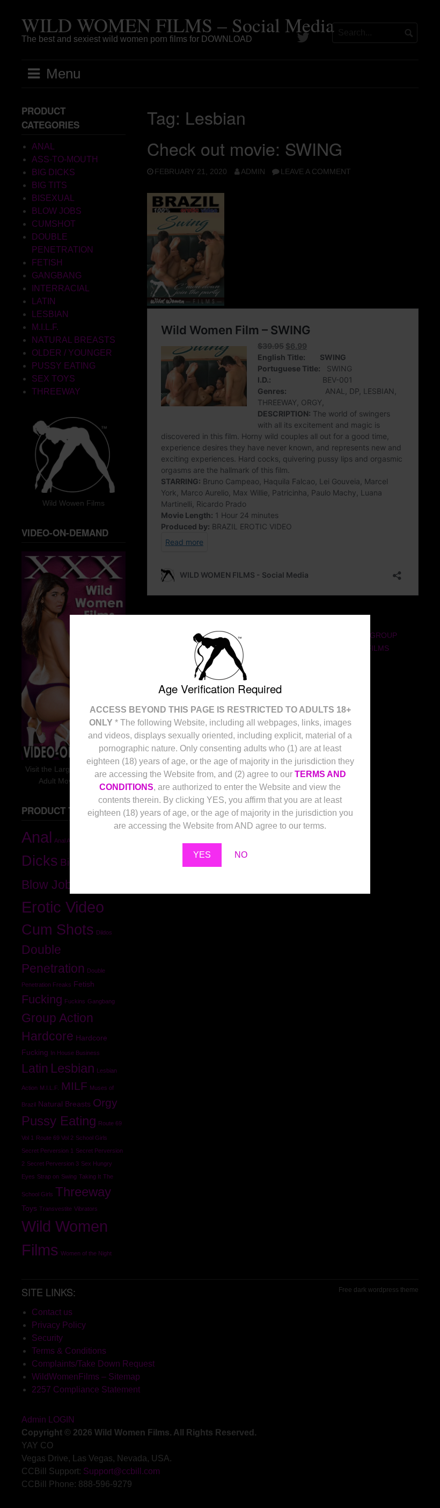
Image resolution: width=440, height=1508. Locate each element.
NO (240, 854)
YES (202, 854)
